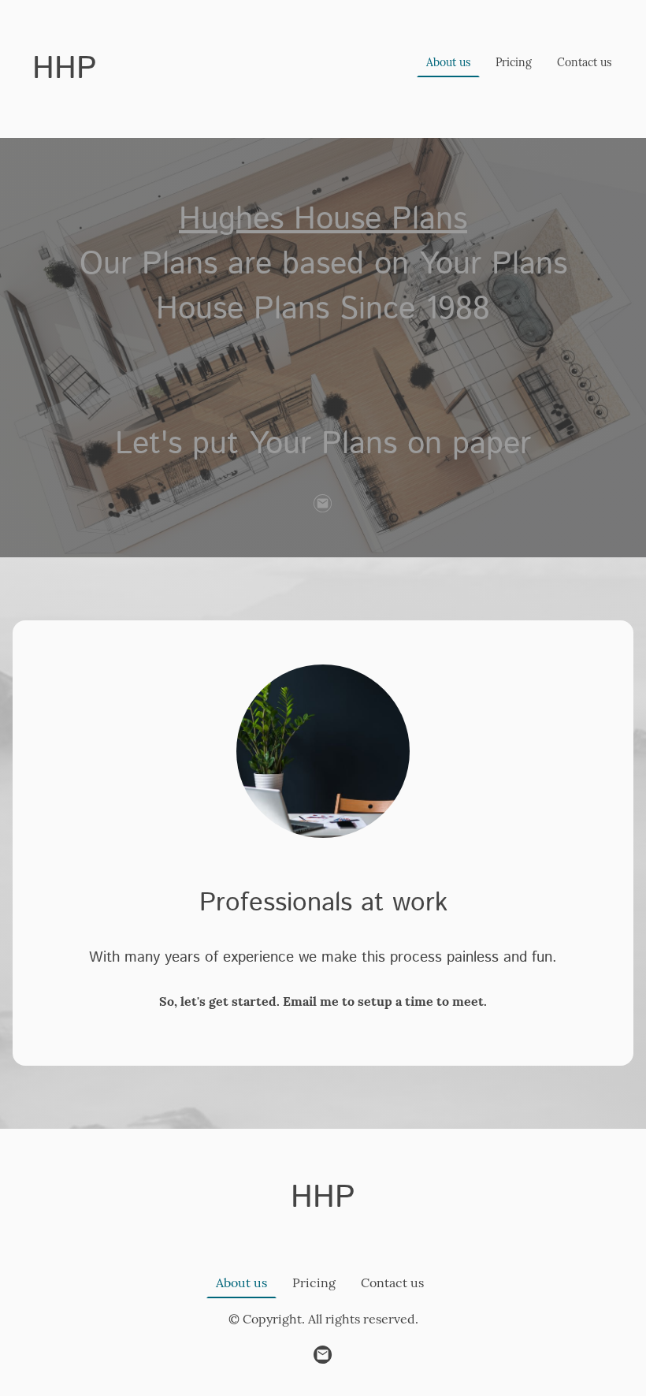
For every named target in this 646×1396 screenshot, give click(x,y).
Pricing (514, 62)
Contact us (584, 62)
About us (448, 62)
